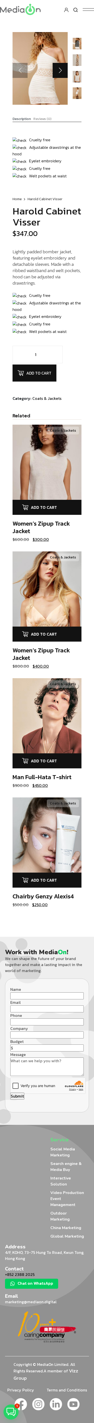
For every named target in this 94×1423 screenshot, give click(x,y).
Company (19, 1028)
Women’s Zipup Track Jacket (41, 527)
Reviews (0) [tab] (42, 119)
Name (15, 989)
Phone (16, 1015)
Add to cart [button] (44, 507)
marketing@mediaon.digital (31, 1302)
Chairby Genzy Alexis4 (43, 896)
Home (17, 199)
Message (18, 1054)
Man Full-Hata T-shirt (42, 777)
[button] (60, 70)
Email (15, 1002)
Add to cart (38, 373)
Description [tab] (22, 119)
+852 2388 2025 (20, 1274)
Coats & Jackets (46, 398)
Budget (17, 1041)
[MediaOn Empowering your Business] (20, 9)
